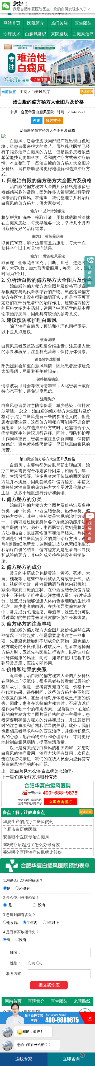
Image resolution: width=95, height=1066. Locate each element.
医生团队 (83, 23)
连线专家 (23, 1059)
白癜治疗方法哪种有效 (36, 776)
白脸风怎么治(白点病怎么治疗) (44, 771)
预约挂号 (53, 121)
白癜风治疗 (83, 34)
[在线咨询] (86, 92)
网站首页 (11, 23)
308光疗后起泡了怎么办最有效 (31, 844)
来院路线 (59, 34)
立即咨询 (73, 1057)
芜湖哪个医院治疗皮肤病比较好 (32, 852)
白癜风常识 (35, 34)
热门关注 (59, 23)
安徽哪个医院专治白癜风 (26, 837)
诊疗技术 (11, 34)
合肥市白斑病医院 (20, 829)
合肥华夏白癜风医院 (37, 112)
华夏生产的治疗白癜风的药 (28, 821)
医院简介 (35, 23)
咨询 (36, 121)
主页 (23, 92)
